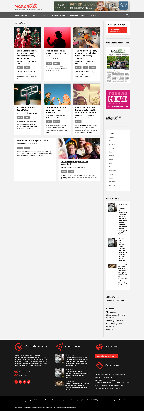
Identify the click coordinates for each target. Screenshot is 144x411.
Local (110, 141)
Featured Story (101, 380)
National (112, 144)
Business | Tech (119, 374)
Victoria (111, 148)
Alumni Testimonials (103, 374)
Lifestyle (112, 182)
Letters (111, 156)
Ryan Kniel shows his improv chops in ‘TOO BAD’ (56, 53)
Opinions (25, 15)
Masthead (84, 15)
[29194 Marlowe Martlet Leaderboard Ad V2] (92, 10)
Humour (63, 15)
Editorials (112, 152)
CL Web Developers (69, 407)
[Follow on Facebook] (16, 382)
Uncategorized (108, 388)
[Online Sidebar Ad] (118, 108)
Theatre (27, 67)
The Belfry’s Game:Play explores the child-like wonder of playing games (86, 54)
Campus (54, 15)
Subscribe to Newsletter (114, 30)
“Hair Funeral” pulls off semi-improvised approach (56, 110)
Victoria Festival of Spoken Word (32, 140)
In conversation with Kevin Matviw (26, 108)
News (16, 15)
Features (35, 15)
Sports (111, 178)
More (93, 15)
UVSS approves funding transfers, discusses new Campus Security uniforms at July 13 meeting (123, 251)
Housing (112, 185)
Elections (114, 377)
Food (110, 167)
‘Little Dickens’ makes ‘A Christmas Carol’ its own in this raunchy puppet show (27, 54)
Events (85, 67)
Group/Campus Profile (103, 383)
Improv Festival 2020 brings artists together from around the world (86, 110)
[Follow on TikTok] (28, 382)
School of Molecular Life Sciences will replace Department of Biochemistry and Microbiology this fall (77, 387)
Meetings (74, 15)
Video (118, 388)
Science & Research (116, 385)
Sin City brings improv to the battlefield (74, 162)
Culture (45, 15)
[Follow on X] (24, 382)
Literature (112, 171)
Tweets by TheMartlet (115, 300)
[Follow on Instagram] (20, 382)
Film (110, 163)
